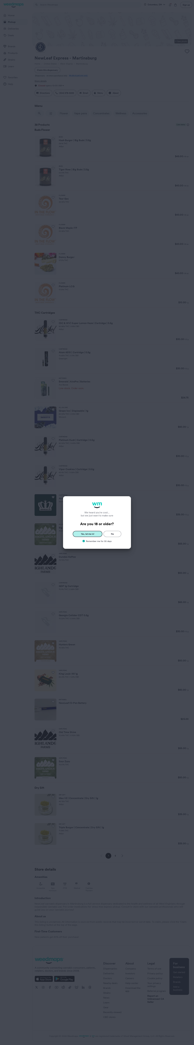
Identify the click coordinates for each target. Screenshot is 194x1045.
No (112, 534)
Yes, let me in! (87, 534)
